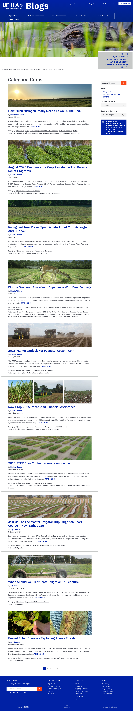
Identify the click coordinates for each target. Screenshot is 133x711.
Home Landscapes (54, 689)
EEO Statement (107, 694)
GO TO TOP (67, 707)
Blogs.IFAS (107, 92)
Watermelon (75, 133)
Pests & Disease (50, 658)
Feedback (78, 686)
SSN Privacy (106, 686)
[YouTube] (17, 693)
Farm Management (37, 131)
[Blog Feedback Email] (21, 693)
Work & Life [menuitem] (81, 16)
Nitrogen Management (33, 133)
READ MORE (35, 127)
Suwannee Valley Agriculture (41, 317)
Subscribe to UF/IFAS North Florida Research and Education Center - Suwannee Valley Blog (115, 127)
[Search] (69, 4)
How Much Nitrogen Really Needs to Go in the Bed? (44, 111)
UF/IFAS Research (65, 131)
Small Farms (12, 317)
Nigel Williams (16, 291)
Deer (59, 312)
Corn (24, 253)
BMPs (15, 133)
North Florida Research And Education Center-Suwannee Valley (39, 314)
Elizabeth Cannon (17, 115)
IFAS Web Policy (107, 691)
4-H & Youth (52, 694)
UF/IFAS (43, 546)
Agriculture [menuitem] (14, 16)
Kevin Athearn (16, 175)
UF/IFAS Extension (51, 131)
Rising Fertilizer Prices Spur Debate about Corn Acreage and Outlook (47, 229)
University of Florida (108, 707)
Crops (27, 131)
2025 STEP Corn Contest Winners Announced (40, 463)
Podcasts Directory (81, 691)
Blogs (37, 5)
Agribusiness (21, 191)
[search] (123, 83)
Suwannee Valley (24, 317)
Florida (79, 312)
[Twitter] (10, 693)
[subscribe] (39, 689)
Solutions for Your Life (111, 94)
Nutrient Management (51, 133)
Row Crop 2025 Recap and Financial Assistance (41, 407)
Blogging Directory (81, 689)
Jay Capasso (15, 529)
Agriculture (20, 131)
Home (83, 4)
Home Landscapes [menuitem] (58, 16)
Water (75, 131)
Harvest (86, 312)
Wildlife (19, 310)
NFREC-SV (21, 133)
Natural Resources (61, 307)
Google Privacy (107, 689)
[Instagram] (25, 693)
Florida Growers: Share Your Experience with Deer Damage (49, 287)
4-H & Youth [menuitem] (103, 16)
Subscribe (125, 4)
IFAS (115, 707)
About (76, 4)
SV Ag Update (65, 133)
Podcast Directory (110, 4)
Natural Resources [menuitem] (36, 16)
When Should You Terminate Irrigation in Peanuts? (43, 582)
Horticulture (48, 307)
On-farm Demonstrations (72, 314)
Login (76, 699)
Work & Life (52, 691)
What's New (79, 696)
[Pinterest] (14, 693)
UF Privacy (105, 684)
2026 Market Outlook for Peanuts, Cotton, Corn (41, 351)
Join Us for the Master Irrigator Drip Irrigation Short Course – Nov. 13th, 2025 (45, 524)
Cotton (54, 312)
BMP (44, 312)
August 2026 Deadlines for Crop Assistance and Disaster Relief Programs (48, 169)
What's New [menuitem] (14, 19)
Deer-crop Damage (69, 312)
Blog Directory (94, 4)
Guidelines (78, 694)
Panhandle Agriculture (40, 193)
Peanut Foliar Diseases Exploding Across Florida (42, 638)
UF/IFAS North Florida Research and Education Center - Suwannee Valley (29, 69)
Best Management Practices (32, 312)
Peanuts (86, 314)
